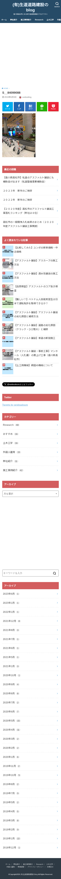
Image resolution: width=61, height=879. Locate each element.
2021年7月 (10, 639)
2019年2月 (10, 829)
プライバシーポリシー (35, 867)
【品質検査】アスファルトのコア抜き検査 (36, 288)
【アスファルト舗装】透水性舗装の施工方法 (36, 275)
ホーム (4, 20)
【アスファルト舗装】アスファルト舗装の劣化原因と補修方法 (36, 314)
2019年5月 (10, 802)
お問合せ (50, 867)
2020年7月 (10, 702)
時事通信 (21, 867)
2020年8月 (10, 693)
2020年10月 (11, 675)
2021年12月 (11, 621)
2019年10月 (11, 775)
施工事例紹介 (26, 20)
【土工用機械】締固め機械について (33, 365)
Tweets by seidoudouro (15, 404)
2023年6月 (10, 593)
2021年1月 (10, 666)
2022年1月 (10, 612)
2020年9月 (10, 684)
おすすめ (10, 434)
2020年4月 (11, 729)
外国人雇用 (11, 452)
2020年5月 (11, 720)
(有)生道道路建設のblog (30, 7)
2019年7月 (10, 793)
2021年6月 (10, 648)
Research (39, 20)
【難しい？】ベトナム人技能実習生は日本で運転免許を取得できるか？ (36, 301)
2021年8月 (10, 630)
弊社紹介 (13, 20)
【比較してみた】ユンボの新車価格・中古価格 (36, 249)
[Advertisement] (30, 54)
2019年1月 (11, 838)
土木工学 (50, 20)
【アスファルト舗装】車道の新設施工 (34, 338)
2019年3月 (10, 820)
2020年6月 (10, 711)
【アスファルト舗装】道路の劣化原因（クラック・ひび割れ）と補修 (34, 327)
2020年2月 (10, 748)
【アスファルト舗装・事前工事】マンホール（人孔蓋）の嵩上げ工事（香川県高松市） (36, 355)
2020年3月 (10, 738)
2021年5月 (10, 657)
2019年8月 (10, 784)
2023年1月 (10, 603)
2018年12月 (11, 847)
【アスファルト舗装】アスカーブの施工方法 (36, 262)
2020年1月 (10, 757)
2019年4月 (10, 811)
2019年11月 (11, 766)
